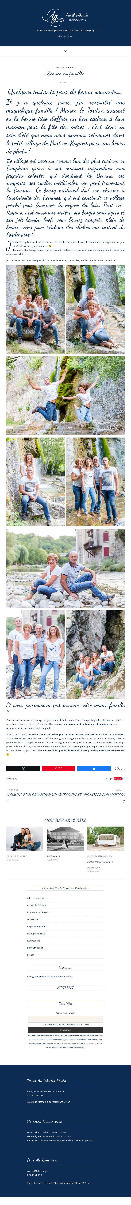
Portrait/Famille (65, 67)
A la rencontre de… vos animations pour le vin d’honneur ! (100, 862)
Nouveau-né (33, 940)
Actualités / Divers (36, 905)
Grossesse (32, 919)
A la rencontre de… (37, 898)
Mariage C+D (53, 856)
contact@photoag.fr (37, 1171)
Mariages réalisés (36, 933)
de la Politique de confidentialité (90, 1039)
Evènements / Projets (38, 912)
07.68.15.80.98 (34, 1175)
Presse (30, 954)
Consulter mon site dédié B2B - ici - (73, 1183)
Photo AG (13, 778)
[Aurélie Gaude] (65, 23)
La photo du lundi (16, 856)
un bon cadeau (88, 118)
